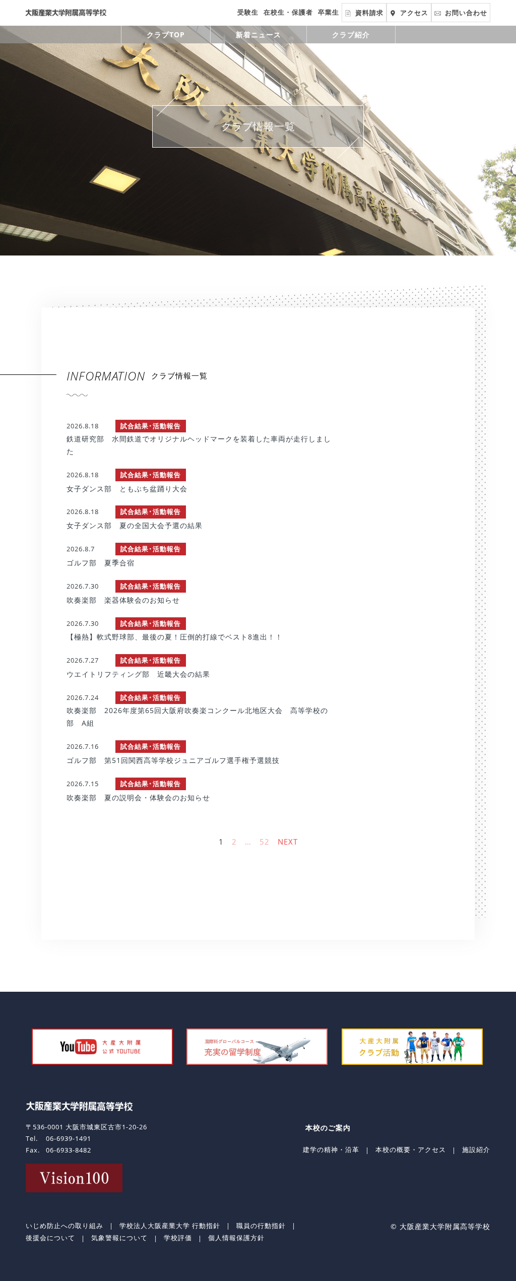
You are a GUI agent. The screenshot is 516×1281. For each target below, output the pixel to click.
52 (265, 842)
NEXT (288, 842)
